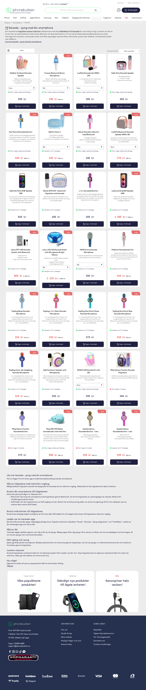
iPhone (7, 18)
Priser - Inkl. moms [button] (133, 3)
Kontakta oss (99, 641)
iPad (15, 18)
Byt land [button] (120, 3)
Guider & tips (66, 633)
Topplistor (107, 18)
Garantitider (66, 644)
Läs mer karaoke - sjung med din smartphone (23, 42)
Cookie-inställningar (102, 644)
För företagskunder (102, 637)
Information (137, 18)
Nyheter (118, 18)
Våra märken (66, 637)
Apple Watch (35, 18)
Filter (22, 50)
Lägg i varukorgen (23, 106)
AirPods (23, 18)
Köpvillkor (98, 630)
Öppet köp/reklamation (104, 633)
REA (126, 18)
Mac (56, 18)
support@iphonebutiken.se (19, 646)
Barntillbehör (17, 23)
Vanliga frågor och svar (71, 641)
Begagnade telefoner (81, 18)
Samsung (47, 18)
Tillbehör (65, 18)
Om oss (64, 630)
